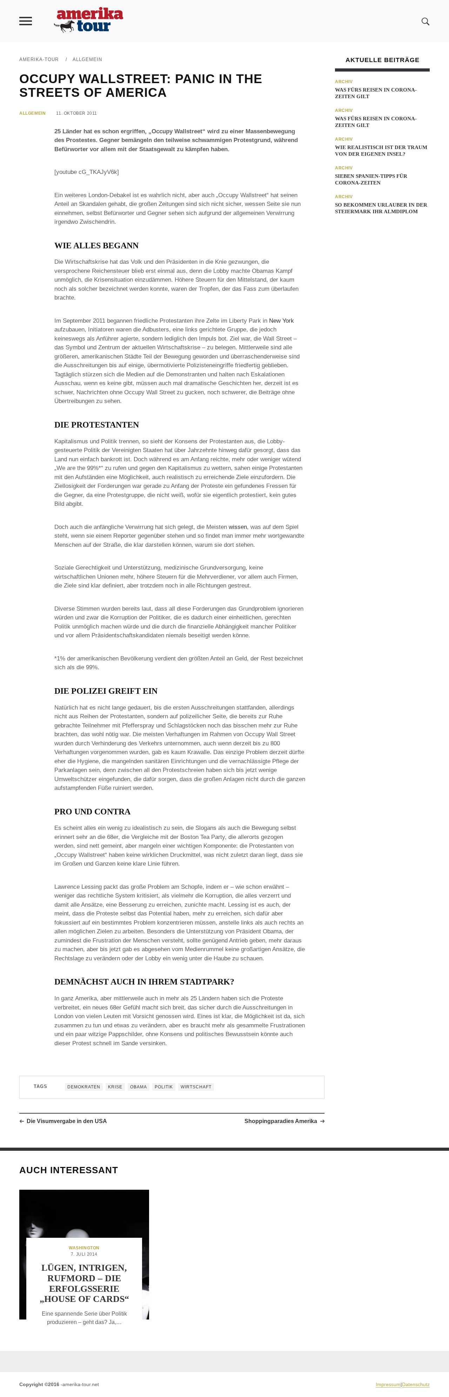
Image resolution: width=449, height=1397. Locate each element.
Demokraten (83, 1086)
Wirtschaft (196, 1086)
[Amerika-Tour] (88, 21)
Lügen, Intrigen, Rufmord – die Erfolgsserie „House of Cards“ (84, 1283)
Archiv (344, 81)
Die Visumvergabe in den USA (67, 1121)
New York (281, 320)
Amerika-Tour (39, 59)
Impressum (388, 1384)
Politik (164, 1086)
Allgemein (87, 59)
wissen (238, 527)
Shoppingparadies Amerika (280, 1121)
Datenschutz (416, 1384)
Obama (138, 1086)
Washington (84, 1247)
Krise (115, 1086)
